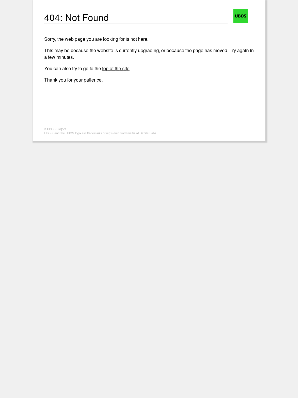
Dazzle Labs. (148, 133)
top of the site (116, 68)
